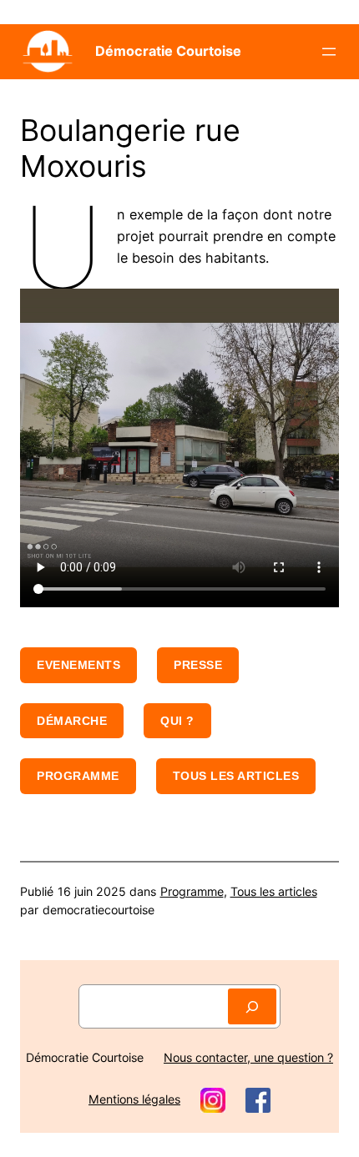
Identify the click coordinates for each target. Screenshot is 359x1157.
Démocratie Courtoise (168, 51)
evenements (78, 665)
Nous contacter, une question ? (248, 1057)
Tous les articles (236, 775)
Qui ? (177, 720)
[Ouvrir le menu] (329, 52)
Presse (198, 665)
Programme (78, 775)
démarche (72, 720)
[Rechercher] (252, 1006)
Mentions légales (134, 1099)
